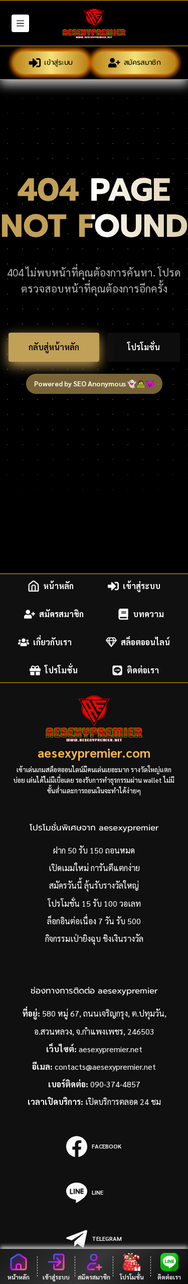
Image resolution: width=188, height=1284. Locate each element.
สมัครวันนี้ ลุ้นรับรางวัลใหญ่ (94, 885)
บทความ (148, 614)
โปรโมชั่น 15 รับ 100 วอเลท (94, 903)
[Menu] (20, 23)
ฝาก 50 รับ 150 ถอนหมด (94, 850)
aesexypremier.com (94, 752)
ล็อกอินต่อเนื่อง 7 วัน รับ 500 (94, 921)
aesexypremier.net (110, 1049)
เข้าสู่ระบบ (58, 62)
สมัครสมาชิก (141, 62)
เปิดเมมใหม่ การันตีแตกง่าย (94, 868)
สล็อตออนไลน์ (145, 642)
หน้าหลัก (58, 586)
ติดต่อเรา (143, 670)
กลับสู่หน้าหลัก (54, 347)
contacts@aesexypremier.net (105, 1066)
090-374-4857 (115, 1084)
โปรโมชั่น (143, 347)
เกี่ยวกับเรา (52, 642)
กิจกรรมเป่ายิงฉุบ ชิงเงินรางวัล (94, 938)
